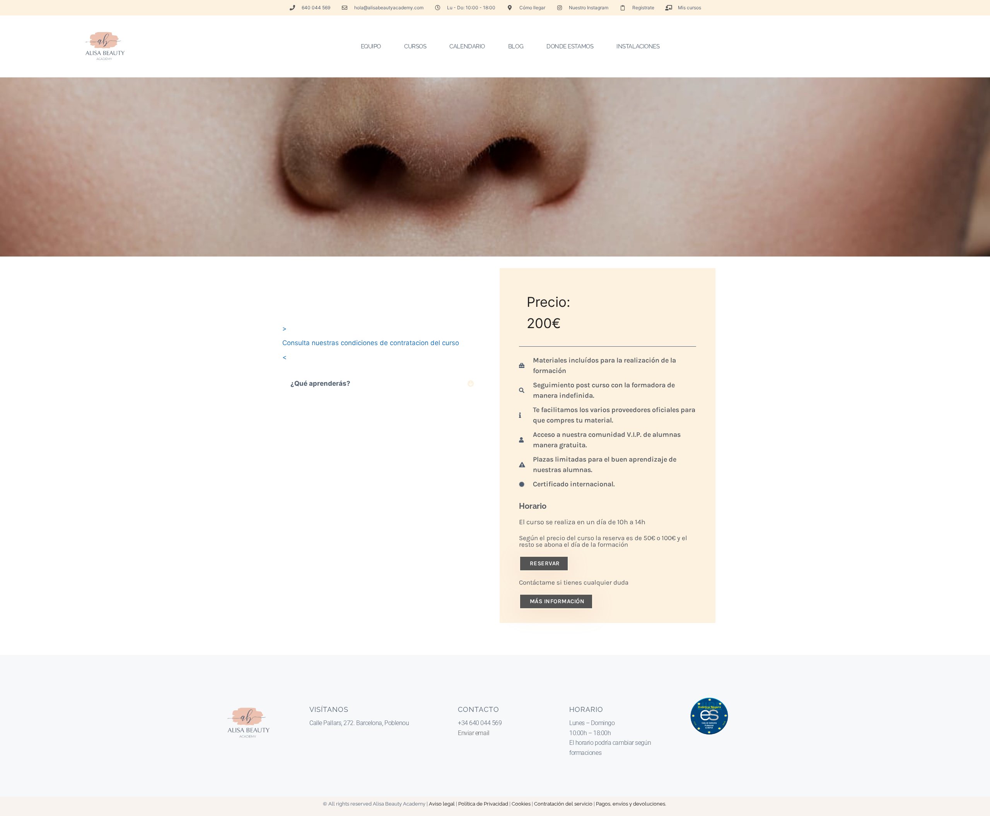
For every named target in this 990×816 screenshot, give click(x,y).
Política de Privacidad (483, 804)
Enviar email (474, 733)
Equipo (371, 46)
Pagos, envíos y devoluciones (630, 804)
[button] (382, 384)
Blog (515, 46)
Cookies (521, 804)
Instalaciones (637, 46)
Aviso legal (442, 804)
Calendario (467, 46)
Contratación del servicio (563, 804)
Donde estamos (569, 46)
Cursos (415, 46)
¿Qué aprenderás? (320, 383)
